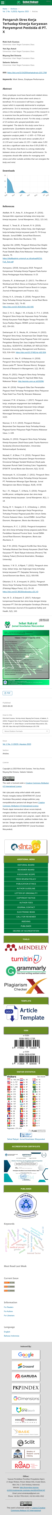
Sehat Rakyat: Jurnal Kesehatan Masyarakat (26, 1139)
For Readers (8, 1307)
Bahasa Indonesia (11, 1336)
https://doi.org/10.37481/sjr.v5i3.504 (31, 352)
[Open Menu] (2, 2)
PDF (8, 693)
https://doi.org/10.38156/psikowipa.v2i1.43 (20, 592)
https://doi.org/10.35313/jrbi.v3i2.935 (18, 307)
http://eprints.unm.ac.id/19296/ (31, 381)
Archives (14, 9)
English (7, 1332)
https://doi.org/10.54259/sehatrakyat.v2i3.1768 (27, 73)
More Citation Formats (14, 731)
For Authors (8, 1311)
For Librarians (9, 1316)
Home (5, 9)
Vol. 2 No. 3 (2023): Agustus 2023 (16, 11)
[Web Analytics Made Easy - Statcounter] (26, 1136)
